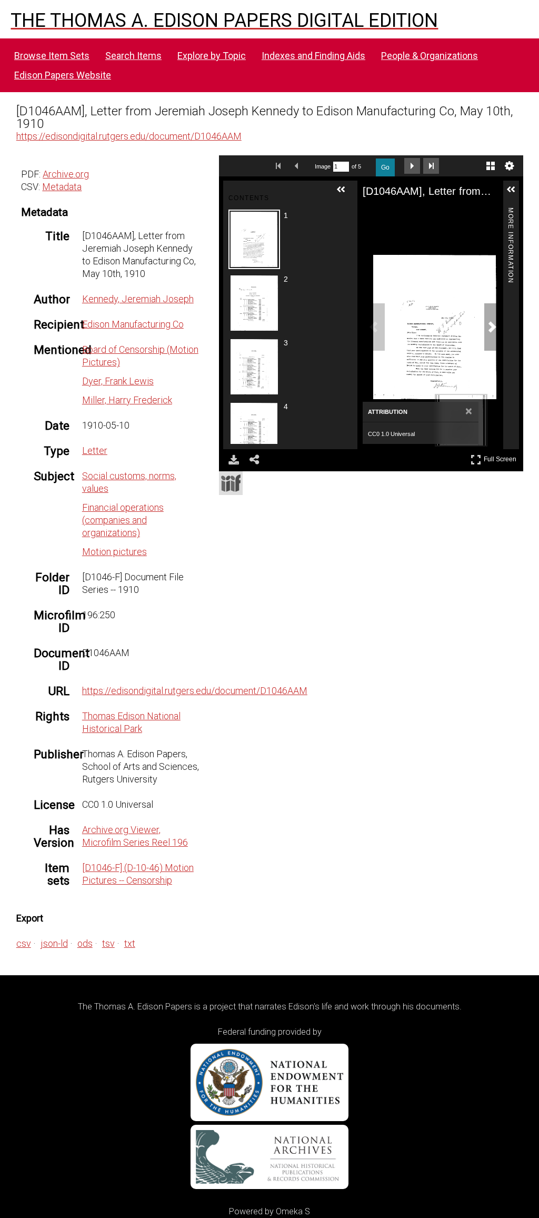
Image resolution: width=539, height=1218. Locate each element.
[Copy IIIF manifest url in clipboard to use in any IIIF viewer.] (231, 483)
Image (323, 166)
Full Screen (501, 457)
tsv (108, 943)
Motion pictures (114, 551)
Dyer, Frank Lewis (118, 381)
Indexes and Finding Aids (313, 55)
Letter (94, 450)
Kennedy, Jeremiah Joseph (138, 298)
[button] (345, 193)
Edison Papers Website (62, 75)
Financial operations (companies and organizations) (123, 520)
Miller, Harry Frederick (127, 399)
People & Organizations (429, 55)
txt (129, 943)
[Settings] (509, 165)
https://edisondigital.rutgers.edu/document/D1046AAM (129, 136)
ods (85, 943)
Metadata (62, 186)
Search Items (133, 55)
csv (23, 943)
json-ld (54, 943)
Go (385, 167)
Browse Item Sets (51, 55)
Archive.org (66, 174)
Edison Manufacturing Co (133, 324)
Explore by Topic (211, 55)
